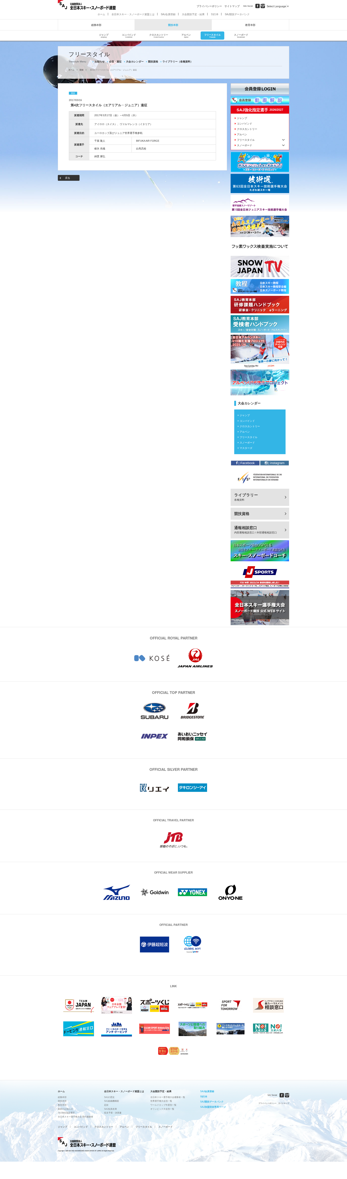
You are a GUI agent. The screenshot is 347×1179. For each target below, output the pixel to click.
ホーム (101, 14)
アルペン (186, 35)
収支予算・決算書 (112, 1113)
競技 (81, 70)
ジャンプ (103, 35)
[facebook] (257, 6)
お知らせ (100, 61)
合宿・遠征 (115, 61)
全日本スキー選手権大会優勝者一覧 (167, 1097)
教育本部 (250, 25)
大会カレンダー (135, 61)
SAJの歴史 (109, 1097)
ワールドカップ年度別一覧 (163, 1105)
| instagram (275, 463)
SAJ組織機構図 (111, 1101)
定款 (106, 1105)
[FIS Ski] (260, 477)
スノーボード (241, 35)
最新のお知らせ (65, 1109)
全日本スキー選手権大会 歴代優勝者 (75, 1116)
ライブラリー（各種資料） (177, 61)
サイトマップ (232, 6)
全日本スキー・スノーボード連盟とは (133, 14)
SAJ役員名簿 (110, 1109)
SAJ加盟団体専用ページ (213, 1107)
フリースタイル (212, 35)
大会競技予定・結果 (193, 14)
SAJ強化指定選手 (66, 1113)
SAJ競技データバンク (237, 14)
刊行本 (215, 14)
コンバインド (129, 35)
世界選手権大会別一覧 (161, 1101)
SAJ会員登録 (168, 14)
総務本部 (96, 25)
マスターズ (246, 448)
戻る (67, 177)
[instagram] (263, 6)
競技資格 (153, 61)
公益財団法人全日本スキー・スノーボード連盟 (87, 1142)
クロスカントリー (158, 35)
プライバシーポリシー (209, 6)
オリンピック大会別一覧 (162, 1109)
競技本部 (173, 25)
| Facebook (246, 463)
